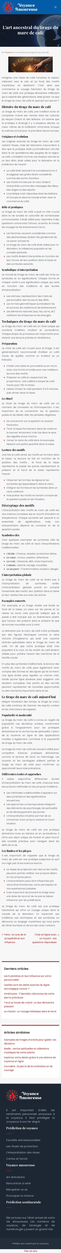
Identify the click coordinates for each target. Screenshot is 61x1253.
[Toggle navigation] (55, 7)
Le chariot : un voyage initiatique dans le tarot (30, 1011)
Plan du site (30, 1251)
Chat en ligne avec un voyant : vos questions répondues (44, 938)
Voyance (8, 52)
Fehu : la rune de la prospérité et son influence (15, 938)
